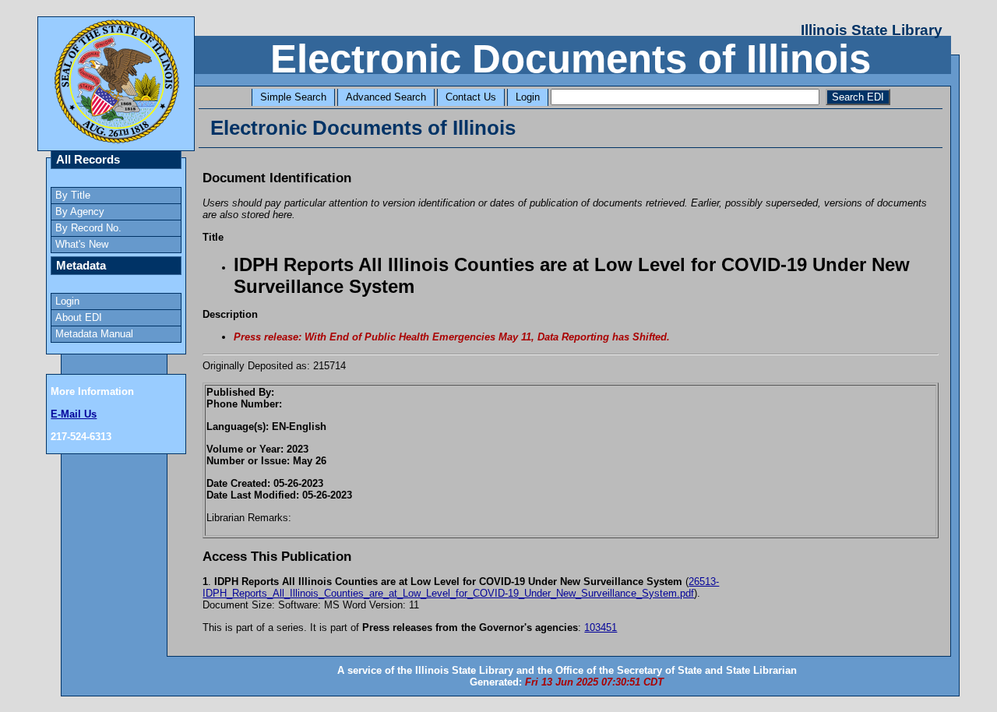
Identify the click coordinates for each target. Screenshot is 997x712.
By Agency (79, 211)
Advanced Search (386, 97)
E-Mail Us (74, 414)
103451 (600, 627)
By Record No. (88, 228)
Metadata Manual (94, 334)
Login (528, 97)
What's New (81, 244)
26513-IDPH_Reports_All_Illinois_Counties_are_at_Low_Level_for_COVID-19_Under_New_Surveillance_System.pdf (461, 587)
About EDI (78, 317)
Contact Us (471, 97)
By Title (72, 195)
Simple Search (293, 97)
